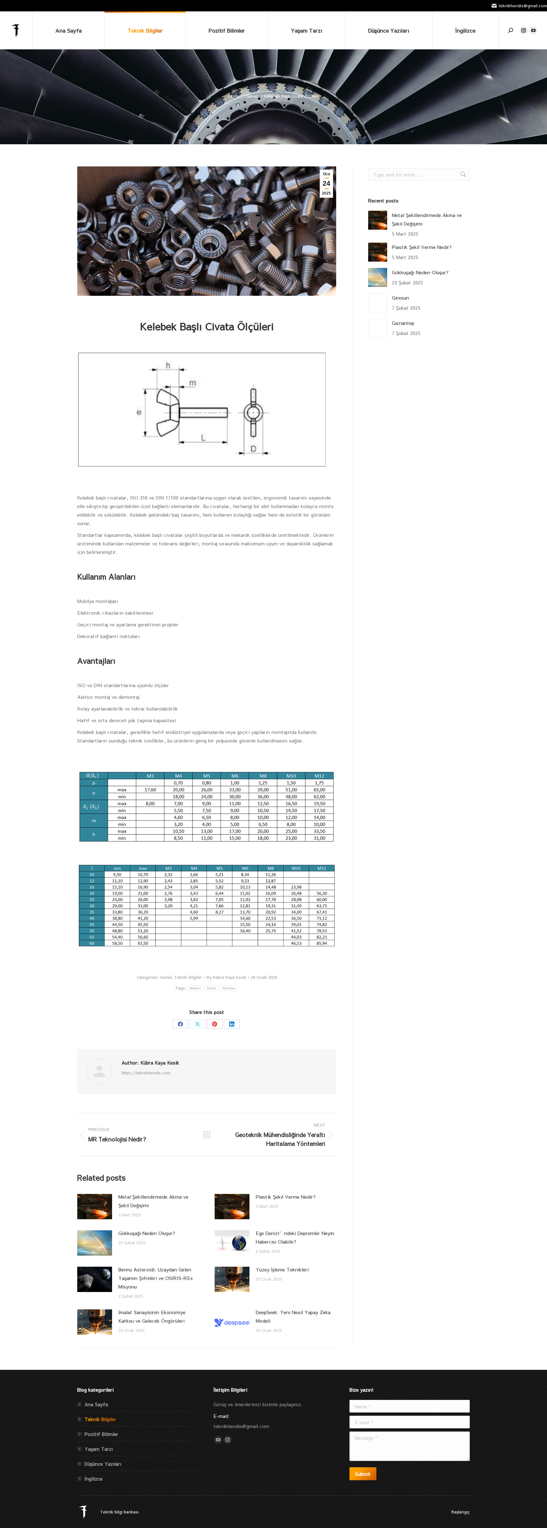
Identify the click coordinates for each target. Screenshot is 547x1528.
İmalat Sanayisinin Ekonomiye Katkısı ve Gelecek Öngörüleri (151, 1316)
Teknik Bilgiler (188, 977)
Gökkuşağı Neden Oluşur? (146, 1233)
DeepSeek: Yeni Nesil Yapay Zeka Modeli (293, 1316)
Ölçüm (212, 988)
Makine (195, 988)
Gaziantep (403, 323)
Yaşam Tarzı (99, 1448)
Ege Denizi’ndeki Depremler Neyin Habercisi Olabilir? (295, 1237)
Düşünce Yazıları (103, 1463)
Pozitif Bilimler (101, 1434)
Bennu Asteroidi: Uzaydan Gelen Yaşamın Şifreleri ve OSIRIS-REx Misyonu (155, 1278)
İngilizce (94, 1478)
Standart (229, 988)
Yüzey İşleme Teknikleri (282, 1269)
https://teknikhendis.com (146, 1073)
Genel (166, 977)
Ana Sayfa (96, 1404)
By (226, 977)
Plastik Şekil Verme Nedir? (286, 1196)
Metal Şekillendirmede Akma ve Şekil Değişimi (153, 1200)
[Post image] (94, 1206)
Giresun (400, 297)
